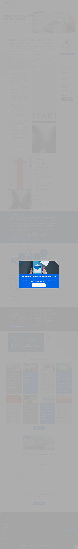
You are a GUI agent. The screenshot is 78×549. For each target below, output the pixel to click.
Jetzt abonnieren (39, 285)
